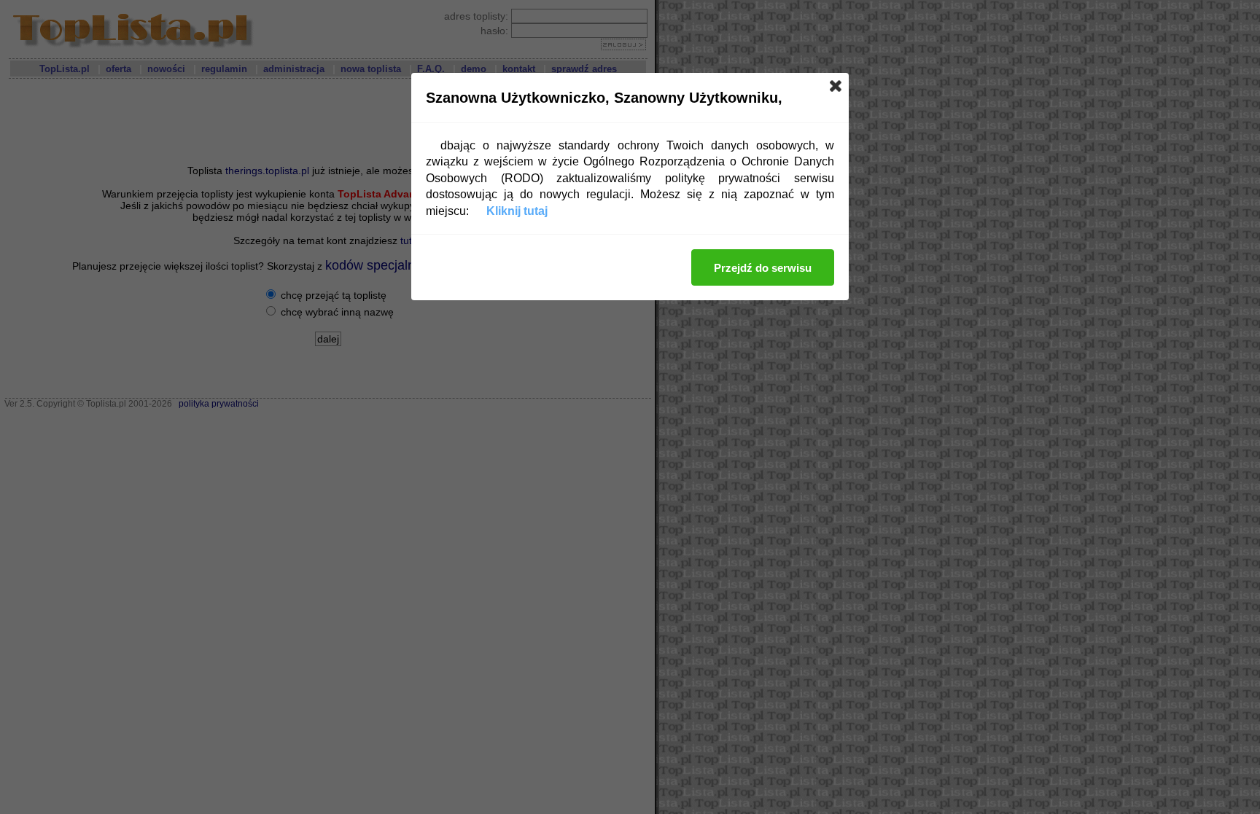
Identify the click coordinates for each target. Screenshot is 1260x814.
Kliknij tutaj (517, 211)
